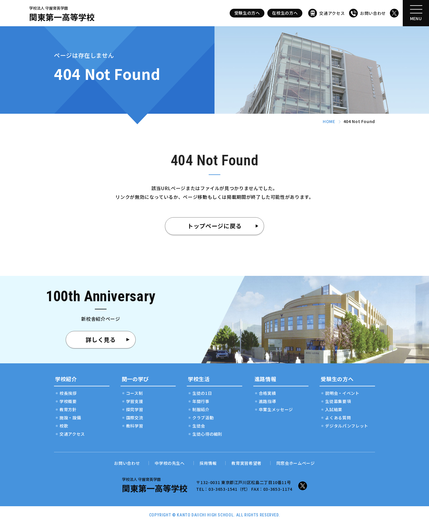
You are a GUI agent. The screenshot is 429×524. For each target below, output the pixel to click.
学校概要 (68, 401)
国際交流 (134, 417)
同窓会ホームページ (295, 463)
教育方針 (68, 409)
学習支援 (134, 401)
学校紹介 (66, 379)
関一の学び (135, 379)
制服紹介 (201, 409)
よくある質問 (338, 417)
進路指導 (267, 401)
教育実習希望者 (246, 463)
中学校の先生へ (169, 463)
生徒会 (198, 426)
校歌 (64, 426)
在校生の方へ (285, 13)
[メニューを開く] (416, 13)
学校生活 (199, 379)
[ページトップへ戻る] (411, 506)
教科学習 (134, 426)
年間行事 (201, 401)
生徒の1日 (202, 393)
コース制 (134, 393)
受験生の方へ (247, 13)
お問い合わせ (373, 13)
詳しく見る (101, 339)
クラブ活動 (203, 417)
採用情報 (208, 463)
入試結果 (333, 409)
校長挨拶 (68, 393)
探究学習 (134, 409)
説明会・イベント (342, 393)
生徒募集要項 (338, 401)
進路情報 (265, 379)
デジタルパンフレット (346, 426)
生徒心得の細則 (207, 434)
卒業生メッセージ (276, 409)
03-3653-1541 (223, 489)
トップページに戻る (214, 226)
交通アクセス (332, 13)
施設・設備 (70, 417)
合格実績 (267, 393)
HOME (329, 121)
